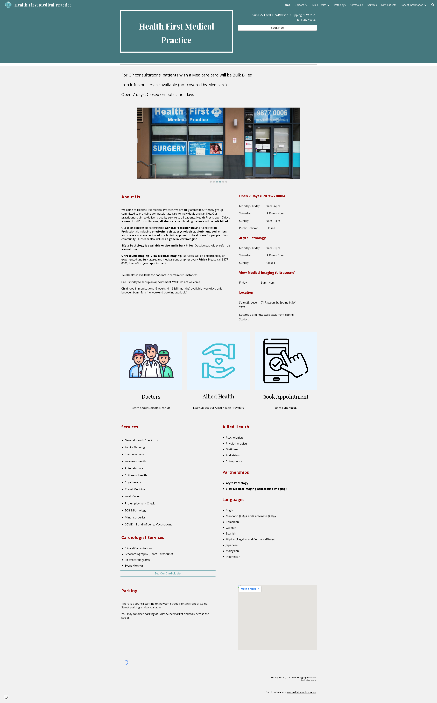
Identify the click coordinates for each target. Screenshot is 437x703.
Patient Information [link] (412, 4)
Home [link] (286, 4)
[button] (433, 5)
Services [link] (372, 4)
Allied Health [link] (319, 4)
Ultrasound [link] (356, 4)
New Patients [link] (388, 4)
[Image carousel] (218, 145)
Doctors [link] (299, 4)
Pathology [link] (340, 4)
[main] (176, 31)
